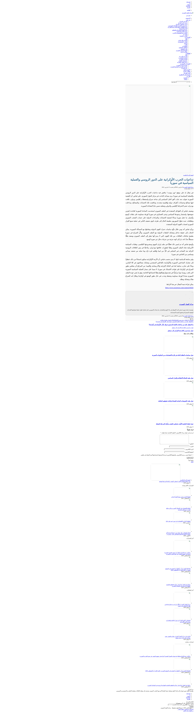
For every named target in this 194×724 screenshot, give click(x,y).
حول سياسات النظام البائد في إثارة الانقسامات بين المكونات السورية (172, 355)
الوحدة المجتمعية (183, 28)
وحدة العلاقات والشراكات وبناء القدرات (177, 27)
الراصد (185, 43)
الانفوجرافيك (186, 70)
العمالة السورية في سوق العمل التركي (180, 497)
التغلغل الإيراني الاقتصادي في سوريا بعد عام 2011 (178, 521)
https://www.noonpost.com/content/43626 (179, 288)
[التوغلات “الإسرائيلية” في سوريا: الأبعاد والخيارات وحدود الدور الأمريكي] (182, 619)
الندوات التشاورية (183, 58)
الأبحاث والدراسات (182, 40)
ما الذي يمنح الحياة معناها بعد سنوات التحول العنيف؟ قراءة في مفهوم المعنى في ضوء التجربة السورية (165, 656)
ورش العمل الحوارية (182, 62)
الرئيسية (188, 18)
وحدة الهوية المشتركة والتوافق (179, 30)
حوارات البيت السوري (181, 65)
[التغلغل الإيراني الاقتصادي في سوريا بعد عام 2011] (182, 520)
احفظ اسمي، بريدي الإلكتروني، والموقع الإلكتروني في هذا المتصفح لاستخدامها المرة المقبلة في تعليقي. (166, 455)
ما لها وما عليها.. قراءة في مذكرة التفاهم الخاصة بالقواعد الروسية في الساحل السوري (168, 685)
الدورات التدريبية (183, 56)
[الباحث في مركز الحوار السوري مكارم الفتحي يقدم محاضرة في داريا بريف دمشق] (182, 635)
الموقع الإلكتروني (189, 452)
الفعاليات (187, 53)
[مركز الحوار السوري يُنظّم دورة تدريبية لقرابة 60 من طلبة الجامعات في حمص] (182, 603)
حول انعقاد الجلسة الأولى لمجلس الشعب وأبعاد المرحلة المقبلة (174, 424)
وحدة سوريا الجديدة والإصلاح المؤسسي (177, 25)
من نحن (188, 20)
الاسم (191, 446)
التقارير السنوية (183, 36)
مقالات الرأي (186, 71)
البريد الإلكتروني (189, 449)
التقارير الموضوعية (182, 41)
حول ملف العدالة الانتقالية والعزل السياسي (180, 378)
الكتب (185, 44)
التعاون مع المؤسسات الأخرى (180, 33)
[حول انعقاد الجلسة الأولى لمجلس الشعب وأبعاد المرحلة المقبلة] (178, 421)
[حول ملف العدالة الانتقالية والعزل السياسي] (178, 375)
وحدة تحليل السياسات (181, 31)
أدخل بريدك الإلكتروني (187, 704)
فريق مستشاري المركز (181, 24)
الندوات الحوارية (183, 59)
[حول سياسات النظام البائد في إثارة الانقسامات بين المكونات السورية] (178, 352)
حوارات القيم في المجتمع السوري (179, 66)
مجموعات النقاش (182, 60)
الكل (186, 39)
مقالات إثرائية (184, 52)
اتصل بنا (185, 34)
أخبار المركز (187, 73)
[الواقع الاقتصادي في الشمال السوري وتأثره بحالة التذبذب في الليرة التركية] (182, 507)
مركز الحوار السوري (188, 187)
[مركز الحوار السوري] (187, 12)
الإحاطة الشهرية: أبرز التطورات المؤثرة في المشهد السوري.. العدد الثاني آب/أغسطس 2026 (167, 671)
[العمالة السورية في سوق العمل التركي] (182, 495)
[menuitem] (188, 76)
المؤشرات (184, 46)
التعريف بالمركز (183, 21)
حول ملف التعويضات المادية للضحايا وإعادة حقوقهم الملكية (175, 401)
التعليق (191, 443)
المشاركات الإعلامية (184, 75)
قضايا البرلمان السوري (181, 50)
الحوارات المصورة (185, 64)
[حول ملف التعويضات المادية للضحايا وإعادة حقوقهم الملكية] (178, 398)
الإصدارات (187, 37)
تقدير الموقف (184, 49)
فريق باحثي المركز (182, 23)
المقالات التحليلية (183, 47)
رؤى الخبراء (184, 68)
